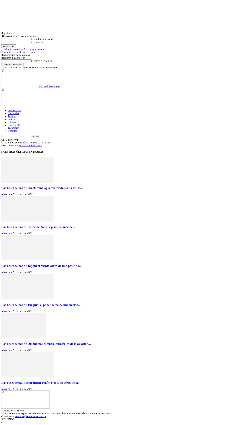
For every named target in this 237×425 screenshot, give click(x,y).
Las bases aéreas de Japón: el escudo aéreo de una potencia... (41, 266)
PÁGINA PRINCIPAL (30, 145)
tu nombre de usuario (42, 39)
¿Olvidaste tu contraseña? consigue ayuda (22, 49)
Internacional (14, 110)
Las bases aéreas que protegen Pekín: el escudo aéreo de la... (40, 382)
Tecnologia (13, 127)
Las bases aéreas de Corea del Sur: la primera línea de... (38, 227)
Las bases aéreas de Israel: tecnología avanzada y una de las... (42, 188)
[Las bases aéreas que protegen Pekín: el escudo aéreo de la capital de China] (27, 376)
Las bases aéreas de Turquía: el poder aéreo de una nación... (41, 305)
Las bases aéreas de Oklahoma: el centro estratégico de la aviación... (46, 343)
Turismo (12, 116)
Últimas (12, 122)
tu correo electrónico (41, 61)
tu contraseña (37, 42)
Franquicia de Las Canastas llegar (18, 52)
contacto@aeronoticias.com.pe (30, 416)
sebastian (5, 194)
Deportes (12, 130)
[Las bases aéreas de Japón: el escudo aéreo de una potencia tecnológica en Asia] (27, 259)
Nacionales (13, 113)
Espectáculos (14, 125)
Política (11, 119)
